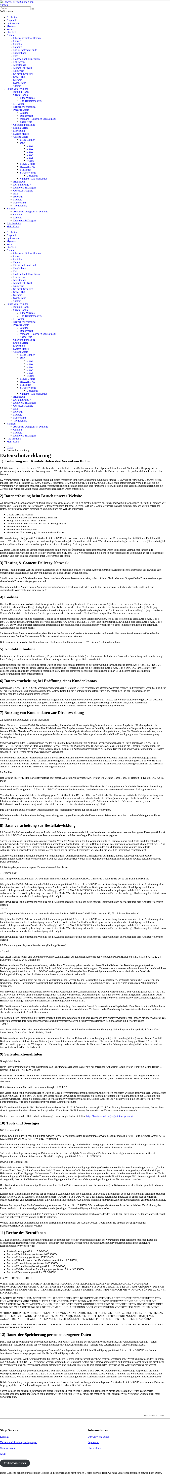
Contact (17, 41)
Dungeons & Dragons (24, 187)
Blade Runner (27, 139)
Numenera (18, 70)
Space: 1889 (19, 76)
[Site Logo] (17, 1)
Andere (10, 35)
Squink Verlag (20, 127)
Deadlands (32, 175)
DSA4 (30, 154)
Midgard (17, 199)
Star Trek (11, 32)
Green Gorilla (20, 94)
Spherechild (19, 202)
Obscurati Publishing (24, 124)
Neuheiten (12, 17)
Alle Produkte (14, 223)
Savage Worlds (28, 172)
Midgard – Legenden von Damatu (38, 118)
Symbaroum (19, 82)
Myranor (11, 26)
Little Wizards (27, 97)
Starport (17, 79)
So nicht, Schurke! (23, 73)
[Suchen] (32, 8)
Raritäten (11, 208)
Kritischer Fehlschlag (24, 106)
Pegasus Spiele (21, 109)
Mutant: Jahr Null (22, 67)
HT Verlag (18, 103)
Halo (15, 193)
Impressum (93, 1442)
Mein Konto (13, 226)
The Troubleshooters (31, 100)
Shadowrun (26, 121)
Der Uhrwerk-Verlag (98, 1436)
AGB (3, 1453)
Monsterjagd (19, 64)
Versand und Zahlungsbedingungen (18, 1442)
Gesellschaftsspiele (23, 190)
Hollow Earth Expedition (26, 59)
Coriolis (17, 44)
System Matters (21, 133)
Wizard (30, 160)
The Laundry (20, 205)
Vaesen (10, 29)
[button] (4, 4)
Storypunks (19, 130)
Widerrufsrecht (7, 1448)
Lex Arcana (19, 62)
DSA (22, 142)
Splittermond (13, 23)
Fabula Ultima (27, 163)
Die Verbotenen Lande (25, 50)
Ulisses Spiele (20, 136)
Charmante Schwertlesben (27, 38)
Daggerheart (26, 115)
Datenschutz (94, 1448)
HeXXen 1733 (28, 166)
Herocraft (18, 196)
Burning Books (21, 91)
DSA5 (30, 157)
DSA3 (30, 151)
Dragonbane (19, 53)
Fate (15, 56)
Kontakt (4, 1436)
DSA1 (30, 145)
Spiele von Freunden (17, 88)
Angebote (12, 20)
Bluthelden (19, 181)
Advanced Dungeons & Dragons (30, 211)
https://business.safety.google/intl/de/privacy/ (109, 1116)
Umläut (17, 85)
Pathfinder (25, 169)
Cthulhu (24, 112)
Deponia (17, 47)
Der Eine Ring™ (22, 184)
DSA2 (30, 148)
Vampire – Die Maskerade (33, 178)
